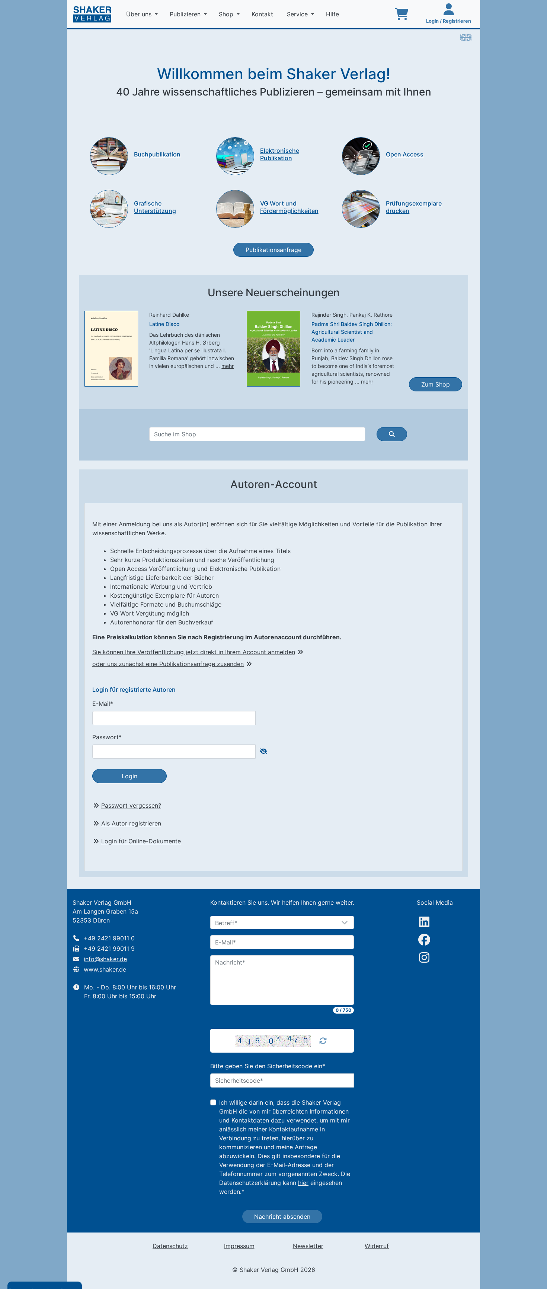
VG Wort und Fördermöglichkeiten (289, 207)
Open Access (404, 154)
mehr (227, 366)
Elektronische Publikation (279, 154)
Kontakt (263, 14)
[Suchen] (392, 434)
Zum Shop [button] (435, 384)
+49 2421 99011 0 (109, 938)
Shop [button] (227, 14)
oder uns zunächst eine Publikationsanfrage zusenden (168, 664)
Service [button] (298, 14)
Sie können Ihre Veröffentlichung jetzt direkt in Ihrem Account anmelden (193, 652)
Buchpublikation (157, 154)
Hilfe (333, 14)
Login (129, 776)
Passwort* (107, 737)
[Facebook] (424, 939)
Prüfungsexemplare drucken (414, 207)
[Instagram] (424, 957)
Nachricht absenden (282, 1216)
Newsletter (308, 1246)
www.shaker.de (105, 969)
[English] (465, 37)
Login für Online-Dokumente (141, 841)
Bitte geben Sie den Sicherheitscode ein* (267, 1066)
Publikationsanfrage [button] (273, 249)
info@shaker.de (105, 959)
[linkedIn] (424, 921)
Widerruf (377, 1246)
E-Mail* (102, 703)
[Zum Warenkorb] (401, 14)
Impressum (239, 1246)
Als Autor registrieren (131, 823)
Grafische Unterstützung (155, 207)
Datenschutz (170, 1246)
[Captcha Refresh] (323, 1041)
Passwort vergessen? (131, 805)
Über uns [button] (139, 14)
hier (303, 1182)
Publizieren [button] (186, 14)
